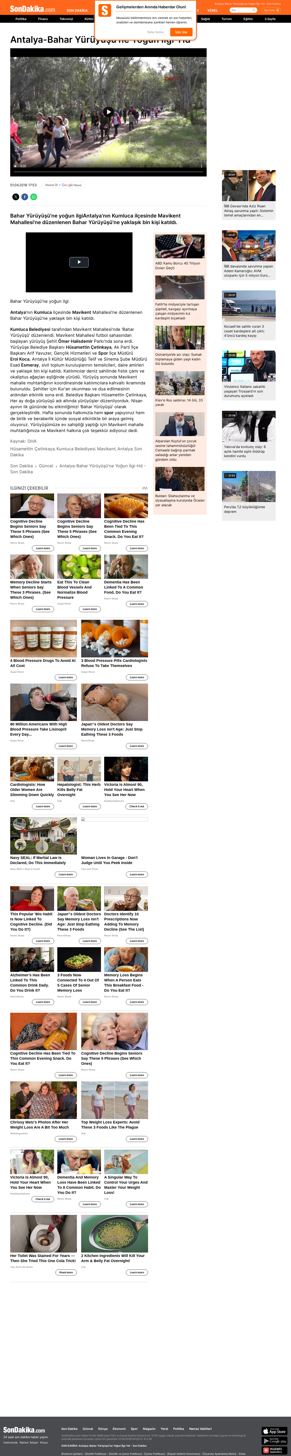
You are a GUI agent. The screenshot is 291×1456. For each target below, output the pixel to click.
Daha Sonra (155, 32)
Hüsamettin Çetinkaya (88, 347)
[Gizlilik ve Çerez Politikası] (125, 1453)
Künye (44, 1442)
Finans (43, 19)
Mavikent (81, 312)
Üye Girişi (269, 10)
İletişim (34, 1442)
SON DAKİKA (77, 10)
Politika (21, 19)
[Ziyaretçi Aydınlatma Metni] (219, 1453)
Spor (103, 353)
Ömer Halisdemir (75, 341)
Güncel (88, 1428)
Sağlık (205, 19)
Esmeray (30, 365)
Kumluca (43, 312)
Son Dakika (69, 1428)
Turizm (227, 19)
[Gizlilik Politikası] (95, 1453)
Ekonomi (119, 1428)
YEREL (212, 10)
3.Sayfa (270, 19)
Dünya (103, 1428)
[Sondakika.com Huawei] (275, 1450)
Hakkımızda (10, 1442)
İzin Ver (181, 32)
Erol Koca (19, 359)
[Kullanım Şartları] (71, 1453)
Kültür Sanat (93, 19)
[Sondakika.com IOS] (275, 1431)
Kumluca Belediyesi (30, 329)
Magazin (149, 1428)
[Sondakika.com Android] (275, 1441)
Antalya (18, 312)
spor (109, 412)
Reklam (24, 1442)
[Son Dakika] (32, 9)
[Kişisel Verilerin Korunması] (183, 1453)
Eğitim (248, 19)
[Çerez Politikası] (154, 1453)
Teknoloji (66, 19)
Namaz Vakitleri (200, 1428)
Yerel (164, 1428)
